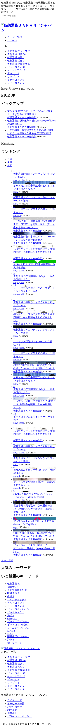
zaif (10, 633)
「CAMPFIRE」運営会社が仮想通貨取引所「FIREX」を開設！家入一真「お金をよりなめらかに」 (34, 224)
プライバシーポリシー (19, 716)
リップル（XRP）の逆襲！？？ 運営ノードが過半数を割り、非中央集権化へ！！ (34, 404)
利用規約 (12, 710)
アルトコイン (15, 602)
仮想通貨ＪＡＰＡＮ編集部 (21, 117)
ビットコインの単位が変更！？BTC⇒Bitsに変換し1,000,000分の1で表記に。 (34, 548)
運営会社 (12, 713)
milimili (17, 215)
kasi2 (15, 192)
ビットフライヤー (18, 621)
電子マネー (14, 643)
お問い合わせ (14, 706)
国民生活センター (18, 636)
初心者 (12, 587)
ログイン (12, 40)
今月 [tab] (9, 162)
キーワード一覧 (15, 703)
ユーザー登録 (14, 37)
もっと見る (7, 560)
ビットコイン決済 (18, 624)
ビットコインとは (18, 609)
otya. (15, 527)
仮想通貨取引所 (17, 590)
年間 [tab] (9, 165)
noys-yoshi (18, 180)
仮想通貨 (13, 583)
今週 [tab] (9, 159)
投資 (10, 596)
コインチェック (16, 599)
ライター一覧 (14, 700)
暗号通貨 (13, 593)
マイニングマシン (18, 628)
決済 (10, 615)
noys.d (16, 476)
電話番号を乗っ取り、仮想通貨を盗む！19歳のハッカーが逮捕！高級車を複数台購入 (34, 508)
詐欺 (10, 639)
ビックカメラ (15, 612)
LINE (11, 631)
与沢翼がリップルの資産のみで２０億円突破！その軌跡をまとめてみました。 (34, 252)
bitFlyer (12, 618)
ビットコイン (15, 606)
